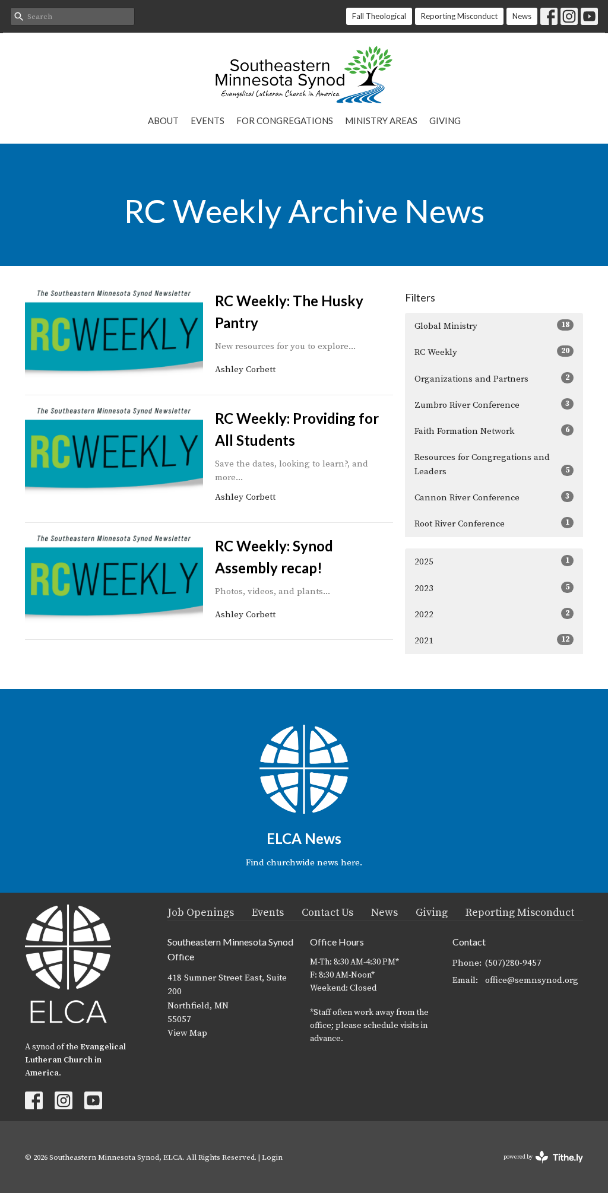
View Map (187, 1033)
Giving (445, 120)
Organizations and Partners (491, 379)
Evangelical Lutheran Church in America (75, 1060)
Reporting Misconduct (459, 16)
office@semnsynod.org (531, 980)
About (163, 120)
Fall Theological (379, 16)
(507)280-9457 (513, 963)
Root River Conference (491, 523)
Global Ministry (491, 326)
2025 (491, 561)
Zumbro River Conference (491, 405)
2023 (491, 588)
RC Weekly (491, 352)
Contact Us (327, 912)
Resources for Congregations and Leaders (491, 464)
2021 (491, 640)
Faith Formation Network (491, 431)
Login (272, 1157)
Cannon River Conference (491, 497)
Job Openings (200, 912)
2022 (491, 614)
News (521, 16)
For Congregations (284, 120)
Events (207, 120)
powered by (536, 1167)
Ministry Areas (381, 120)
